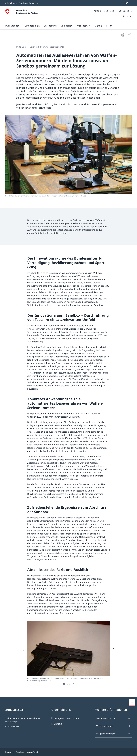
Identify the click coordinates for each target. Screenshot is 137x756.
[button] (12, 25)
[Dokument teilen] (129, 35)
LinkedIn (58, 723)
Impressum (9, 752)
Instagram (59, 718)
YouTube (75, 718)
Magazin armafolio (106, 733)
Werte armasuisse (105, 718)
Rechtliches (20, 752)
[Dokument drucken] (122, 35)
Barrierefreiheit (32, 752)
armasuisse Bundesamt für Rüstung (27, 11)
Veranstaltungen (104, 726)
